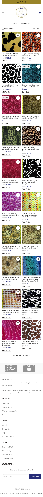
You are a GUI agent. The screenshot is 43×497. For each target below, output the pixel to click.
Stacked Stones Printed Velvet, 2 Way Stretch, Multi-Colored (11, 311)
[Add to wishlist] (18, 35)
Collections (5, 403)
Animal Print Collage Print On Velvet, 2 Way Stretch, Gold (11, 247)
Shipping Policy (7, 455)
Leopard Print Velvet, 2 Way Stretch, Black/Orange (30, 54)
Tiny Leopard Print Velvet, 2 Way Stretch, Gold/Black (30, 117)
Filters (36, 29)
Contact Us (6, 429)
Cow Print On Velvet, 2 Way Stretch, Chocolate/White (30, 342)
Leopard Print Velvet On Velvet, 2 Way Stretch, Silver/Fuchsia (9, 343)
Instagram (22, 2)
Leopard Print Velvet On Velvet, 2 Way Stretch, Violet (10, 214)
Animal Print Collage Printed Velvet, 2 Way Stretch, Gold (10, 278)
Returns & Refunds (8, 415)
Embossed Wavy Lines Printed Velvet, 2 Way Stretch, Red (11, 117)
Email (17, 2)
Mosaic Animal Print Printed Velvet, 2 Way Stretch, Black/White (30, 182)
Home (15, 23)
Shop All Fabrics (7, 407)
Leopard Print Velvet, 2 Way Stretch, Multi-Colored (30, 247)
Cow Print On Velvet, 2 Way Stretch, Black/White (10, 86)
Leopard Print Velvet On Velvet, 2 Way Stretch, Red (10, 181)
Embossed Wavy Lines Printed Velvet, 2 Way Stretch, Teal (31, 86)
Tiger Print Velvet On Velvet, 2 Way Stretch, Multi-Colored (11, 148)
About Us (5, 425)
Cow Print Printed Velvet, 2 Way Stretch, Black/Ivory (10, 54)
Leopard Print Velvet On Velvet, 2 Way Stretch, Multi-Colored (30, 149)
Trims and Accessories (9, 411)
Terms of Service (7, 458)
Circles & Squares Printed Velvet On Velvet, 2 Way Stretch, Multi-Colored (29, 215)
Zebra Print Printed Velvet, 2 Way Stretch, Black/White (31, 311)
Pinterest (25, 2)
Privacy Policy (6, 451)
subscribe (35, 476)
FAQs (4, 433)
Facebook (20, 2)
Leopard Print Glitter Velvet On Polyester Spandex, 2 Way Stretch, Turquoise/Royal (31, 279)
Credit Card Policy (8, 447)
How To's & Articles (8, 437)
